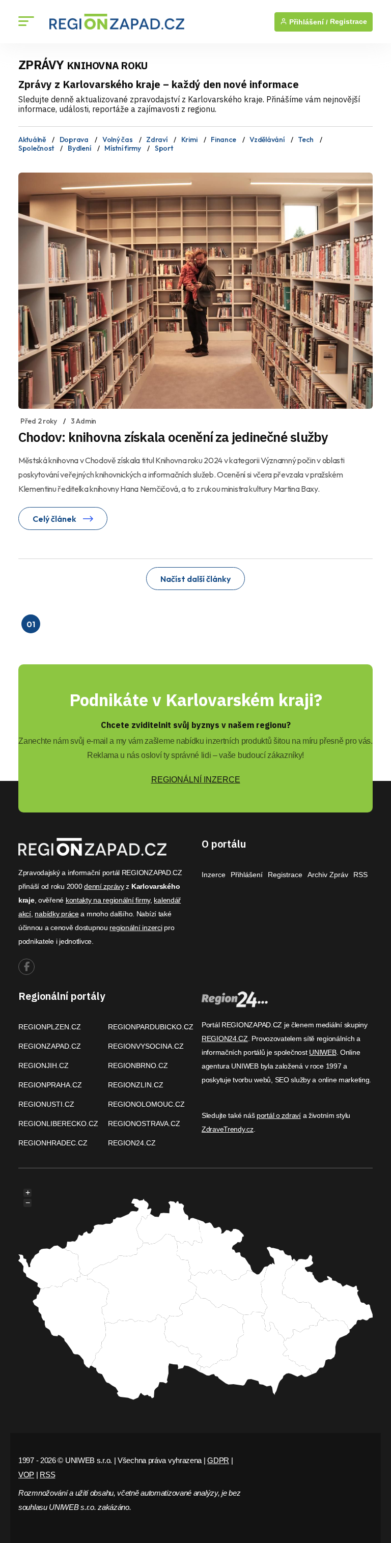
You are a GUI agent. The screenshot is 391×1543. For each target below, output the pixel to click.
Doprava (74, 139)
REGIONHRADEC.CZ (53, 1143)
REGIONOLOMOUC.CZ (146, 1104)
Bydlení (79, 148)
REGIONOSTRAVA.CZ (144, 1123)
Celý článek (55, 519)
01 (30, 624)
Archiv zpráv (328, 875)
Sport (164, 148)
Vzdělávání (266, 139)
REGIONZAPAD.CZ (49, 1046)
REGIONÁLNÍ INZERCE (195, 779)
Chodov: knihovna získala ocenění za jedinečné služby (173, 436)
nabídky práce (56, 914)
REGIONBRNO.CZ (138, 1065)
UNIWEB (322, 1052)
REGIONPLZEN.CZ (49, 1027)
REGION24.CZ (132, 1143)
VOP (26, 1474)
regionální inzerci (135, 927)
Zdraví (156, 139)
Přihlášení (247, 875)
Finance (223, 139)
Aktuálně (32, 139)
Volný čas (117, 139)
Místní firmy (122, 148)
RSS (360, 875)
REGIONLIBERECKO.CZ (58, 1123)
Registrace (348, 21)
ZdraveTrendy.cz (228, 1129)
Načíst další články (195, 579)
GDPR (218, 1460)
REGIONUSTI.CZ (46, 1104)
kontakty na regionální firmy (108, 900)
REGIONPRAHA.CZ (50, 1085)
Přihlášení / (307, 22)
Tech (305, 139)
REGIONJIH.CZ (43, 1065)
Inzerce (214, 875)
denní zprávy (104, 886)
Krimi (189, 139)
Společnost (36, 148)
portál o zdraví (279, 1115)
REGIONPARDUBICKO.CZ (150, 1027)
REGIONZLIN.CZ (135, 1085)
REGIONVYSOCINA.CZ (146, 1046)
